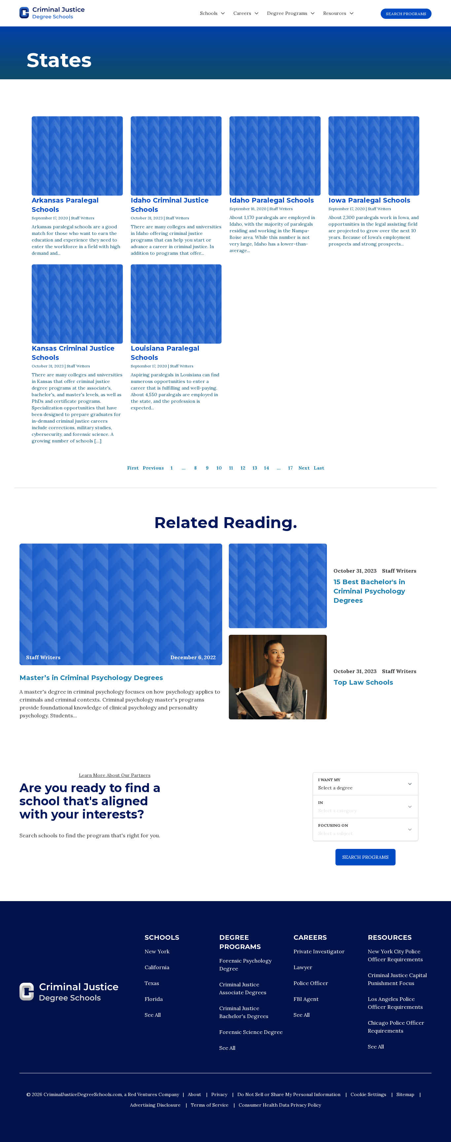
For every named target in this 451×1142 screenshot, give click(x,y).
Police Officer (311, 983)
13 (255, 468)
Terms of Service (209, 1105)
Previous (153, 468)
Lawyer (303, 967)
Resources (334, 13)
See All (153, 1014)
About (194, 1094)
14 (266, 468)
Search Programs (406, 13)
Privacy (219, 1094)
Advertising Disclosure (155, 1105)
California (157, 967)
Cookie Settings (368, 1094)
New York (157, 951)
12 (243, 468)
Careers (242, 13)
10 (219, 468)
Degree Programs (287, 13)
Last (319, 468)
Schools (209, 13)
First (133, 468)
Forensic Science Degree (251, 1032)
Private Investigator (319, 951)
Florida (154, 999)
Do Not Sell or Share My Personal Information (288, 1094)
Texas (152, 983)
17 (290, 468)
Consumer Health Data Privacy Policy (280, 1105)
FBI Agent (306, 999)
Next (304, 468)
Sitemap (405, 1094)
